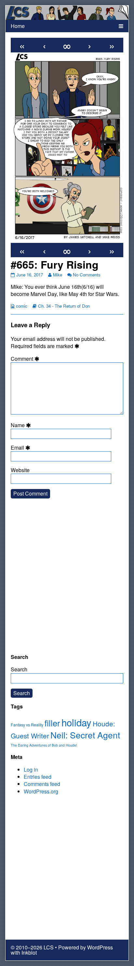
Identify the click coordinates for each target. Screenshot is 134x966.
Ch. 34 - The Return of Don (64, 306)
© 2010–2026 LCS (32, 947)
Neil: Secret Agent (85, 735)
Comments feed (42, 784)
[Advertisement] (67, 581)
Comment (26, 358)
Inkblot (29, 952)
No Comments (86, 275)
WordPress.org (41, 791)
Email (21, 447)
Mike (57, 275)
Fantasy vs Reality (27, 725)
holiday (76, 722)
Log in (31, 769)
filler (52, 723)
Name (22, 425)
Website (20, 470)
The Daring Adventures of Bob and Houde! (44, 745)
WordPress (100, 947)
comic (21, 306)
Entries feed (37, 776)
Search (19, 669)
